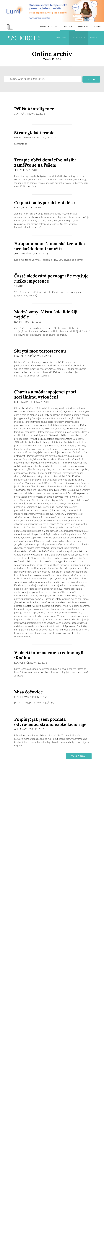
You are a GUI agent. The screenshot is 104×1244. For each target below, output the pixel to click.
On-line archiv (78, 38)
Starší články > (79, 756)
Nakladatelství (48, 27)
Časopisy (67, 27)
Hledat (91, 79)
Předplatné (61, 38)
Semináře (83, 27)
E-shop (97, 27)
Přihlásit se (96, 38)
